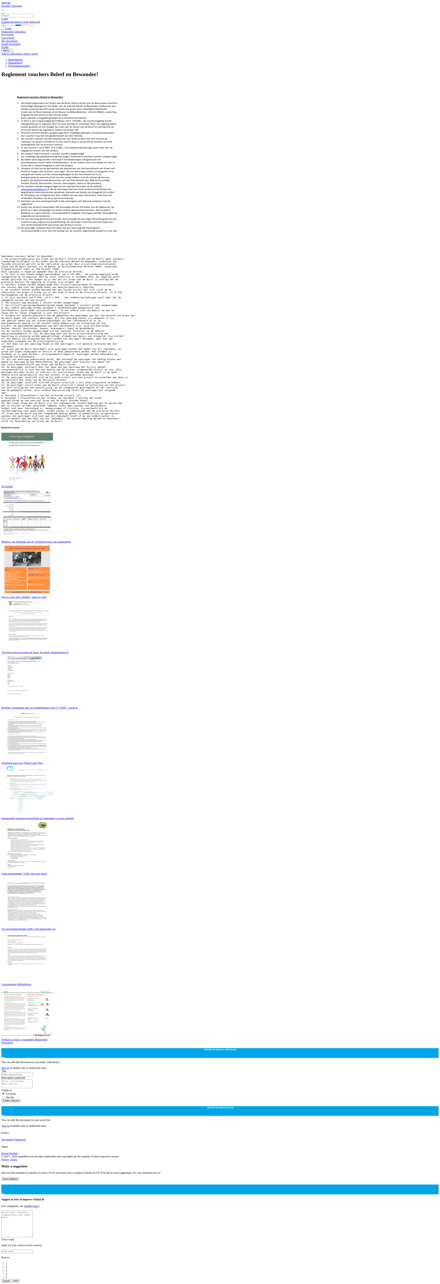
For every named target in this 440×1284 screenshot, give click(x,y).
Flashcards (7, 31)
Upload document (11, 21)
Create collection (11, 1100)
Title (3, 1071)
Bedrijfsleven (15, 59)
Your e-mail (7, 1239)
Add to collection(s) (12, 53)
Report (5, 1153)
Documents (7, 1139)
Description (13, 1077)
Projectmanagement (19, 65)
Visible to (6, 1090)
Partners (13, 1153)
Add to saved (30, 53)
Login (4, 18)
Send (15, 1281)
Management (15, 62)
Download (7, 1042)
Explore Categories (11, 5)
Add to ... (7, 50)
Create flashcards (30, 21)
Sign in (5, 1068)
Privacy (5, 1159)
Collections (20, 31)
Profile (5, 47)
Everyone (11, 1093)
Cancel (6, 1281)
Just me (10, 1097)
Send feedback (10, 1179)
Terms (13, 1159)
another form (31, 1206)
